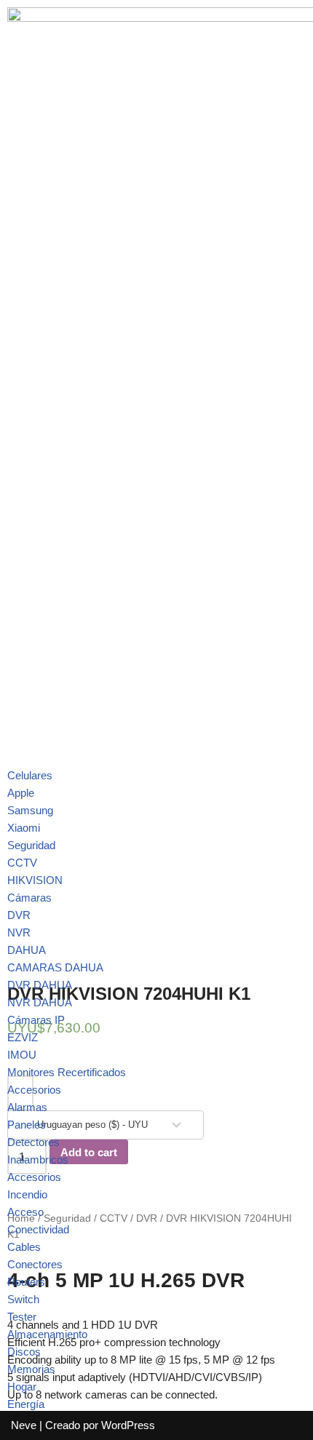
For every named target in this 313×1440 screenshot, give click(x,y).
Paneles (26, 1124)
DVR (19, 915)
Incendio (27, 1194)
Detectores (33, 1142)
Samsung (30, 810)
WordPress (128, 1425)
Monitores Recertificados (66, 1072)
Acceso (25, 1212)
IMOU (21, 1055)
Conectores (35, 1264)
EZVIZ (22, 1037)
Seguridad (31, 845)
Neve (23, 1425)
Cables (24, 1247)
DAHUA (26, 950)
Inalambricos (37, 1159)
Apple (20, 793)
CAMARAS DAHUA (55, 967)
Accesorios (34, 1089)
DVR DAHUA (39, 985)
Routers (26, 1282)
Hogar (21, 1386)
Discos (24, 1351)
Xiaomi (23, 828)
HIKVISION (35, 880)
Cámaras (29, 897)
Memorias (31, 1369)
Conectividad (38, 1229)
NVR (19, 932)
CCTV (22, 862)
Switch (23, 1299)
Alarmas (27, 1107)
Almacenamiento (47, 1334)
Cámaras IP (36, 1020)
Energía (25, 1404)
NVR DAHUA (39, 1002)
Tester (21, 1316)
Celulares (29, 775)
